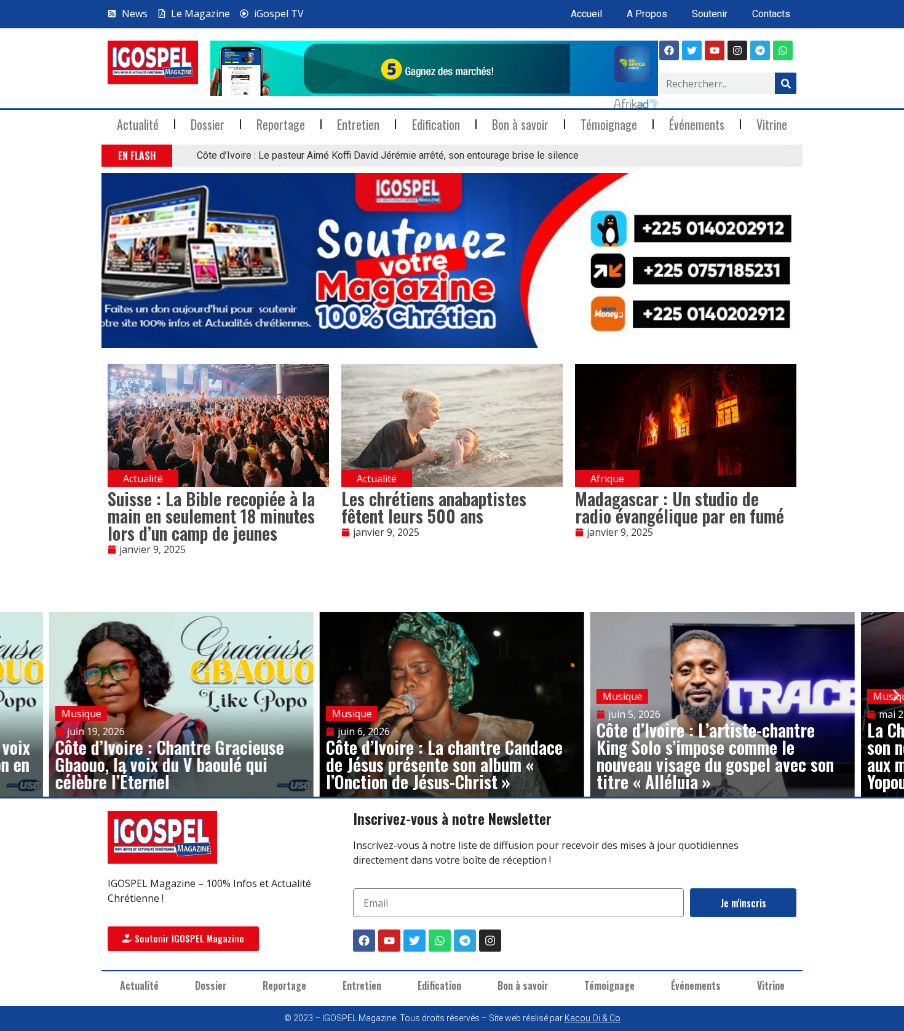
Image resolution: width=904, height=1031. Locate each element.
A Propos (647, 14)
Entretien (358, 124)
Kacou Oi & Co (593, 1018)
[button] (180, 156)
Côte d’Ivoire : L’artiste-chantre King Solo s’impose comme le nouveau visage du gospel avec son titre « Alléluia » (715, 755)
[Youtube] (714, 50)
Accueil (586, 14)
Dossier (207, 124)
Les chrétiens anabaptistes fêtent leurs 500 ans (433, 507)
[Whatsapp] (783, 50)
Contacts (771, 14)
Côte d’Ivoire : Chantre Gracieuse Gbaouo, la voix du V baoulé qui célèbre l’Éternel (169, 764)
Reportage (280, 124)
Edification (436, 124)
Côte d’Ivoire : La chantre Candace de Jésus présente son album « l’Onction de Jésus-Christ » (444, 764)
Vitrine (771, 124)
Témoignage (609, 124)
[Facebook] (669, 50)
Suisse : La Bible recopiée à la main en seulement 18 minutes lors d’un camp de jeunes (211, 516)
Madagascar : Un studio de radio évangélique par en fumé (679, 507)
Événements (696, 124)
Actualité (138, 124)
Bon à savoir (520, 124)
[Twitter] (414, 940)
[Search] (785, 83)
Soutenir (710, 14)
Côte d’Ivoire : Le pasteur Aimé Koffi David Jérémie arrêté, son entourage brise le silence (388, 155)
